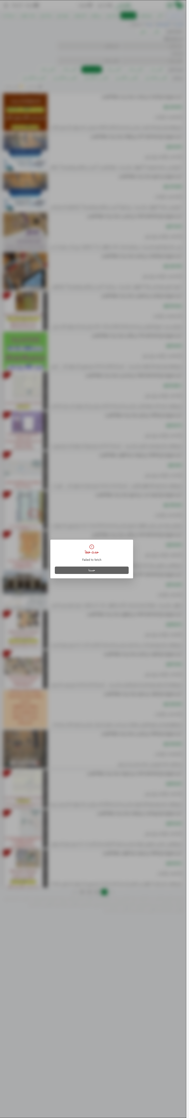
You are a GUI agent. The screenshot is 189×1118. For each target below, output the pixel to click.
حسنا (92, 570)
